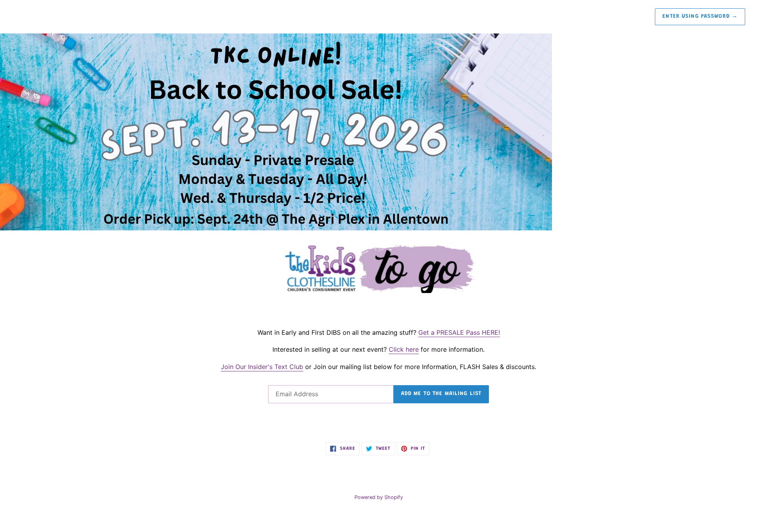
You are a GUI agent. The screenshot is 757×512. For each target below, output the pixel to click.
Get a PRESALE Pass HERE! (459, 332)
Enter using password (700, 16)
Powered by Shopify (378, 497)
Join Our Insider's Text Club (262, 367)
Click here (404, 349)
